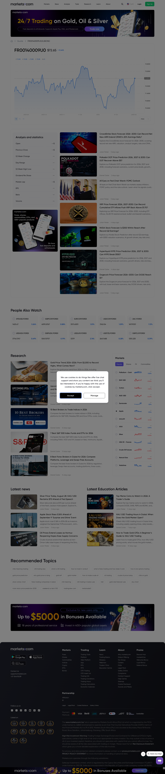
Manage (94, 395)
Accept (70, 395)
